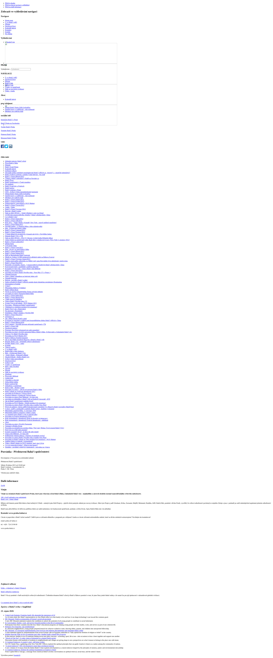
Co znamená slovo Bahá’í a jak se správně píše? (21, 414)
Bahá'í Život (9, 180)
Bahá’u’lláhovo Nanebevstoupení (16, 338)
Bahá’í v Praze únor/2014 (13, 270)
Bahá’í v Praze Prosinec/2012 (15, 232)
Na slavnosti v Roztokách (13, 311)
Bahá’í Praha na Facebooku (10, 123)
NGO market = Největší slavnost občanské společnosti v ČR (25, 324)
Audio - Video (10, 207)
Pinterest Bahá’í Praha (8, 134)
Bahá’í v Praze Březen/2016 (14, 322)
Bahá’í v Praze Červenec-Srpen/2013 (17, 259)
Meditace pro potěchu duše (14, 111)
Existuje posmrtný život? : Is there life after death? (22, 432)
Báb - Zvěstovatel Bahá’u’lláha (15, 228)
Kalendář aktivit (10, 28)
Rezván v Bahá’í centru (13, 211)
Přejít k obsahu (10, 3)
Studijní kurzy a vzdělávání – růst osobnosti (19, 109)
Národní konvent (11, 278)
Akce (7, 422)
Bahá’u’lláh (9, 83)
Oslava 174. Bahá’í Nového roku (16, 334)
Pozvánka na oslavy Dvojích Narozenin (18, 424)
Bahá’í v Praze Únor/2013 (14, 247)
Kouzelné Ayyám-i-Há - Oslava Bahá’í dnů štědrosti (22, 269)
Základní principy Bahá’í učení (15, 161)
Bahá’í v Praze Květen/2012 (14, 201)
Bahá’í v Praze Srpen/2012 (14, 219)
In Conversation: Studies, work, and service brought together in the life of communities (34, 623)
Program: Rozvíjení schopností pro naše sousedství (22, 330)
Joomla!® (17, 655)
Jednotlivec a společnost (13, 386)
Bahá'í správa (9, 188)
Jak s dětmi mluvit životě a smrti (16, 318)
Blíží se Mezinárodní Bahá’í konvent (17, 255)
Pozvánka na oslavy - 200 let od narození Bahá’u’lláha (23, 389)
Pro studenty (9, 184)
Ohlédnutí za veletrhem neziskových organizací (21, 307)
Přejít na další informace (13, 7)
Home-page (9, 20)
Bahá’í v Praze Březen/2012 (14, 176)
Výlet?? (7, 286)
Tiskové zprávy (10, 347)
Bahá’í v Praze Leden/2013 (14, 242)
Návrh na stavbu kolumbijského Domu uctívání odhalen (24, 292)
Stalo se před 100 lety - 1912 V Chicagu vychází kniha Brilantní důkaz (29, 238)
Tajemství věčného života (13, 426)
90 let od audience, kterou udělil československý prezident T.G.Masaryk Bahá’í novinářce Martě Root (39, 407)
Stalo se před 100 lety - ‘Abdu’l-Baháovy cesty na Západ (24, 213)
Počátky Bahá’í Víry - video (14, 343)
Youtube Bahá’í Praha (8, 130)
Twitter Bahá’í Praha (8, 127)
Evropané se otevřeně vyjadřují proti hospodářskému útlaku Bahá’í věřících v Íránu (33, 320)
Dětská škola (9, 244)
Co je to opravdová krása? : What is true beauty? (21, 445)
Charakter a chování (12, 380)
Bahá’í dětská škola (11, 290)
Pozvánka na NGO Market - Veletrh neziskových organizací (25, 403)
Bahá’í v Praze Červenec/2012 (15, 209)
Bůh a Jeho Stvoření (12, 366)
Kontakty (8, 30)
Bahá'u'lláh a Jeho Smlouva (14, 351)
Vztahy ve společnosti (12, 87)
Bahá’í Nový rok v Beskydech (15, 309)
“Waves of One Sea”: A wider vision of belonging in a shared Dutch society (30, 638)
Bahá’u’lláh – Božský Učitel (14, 388)
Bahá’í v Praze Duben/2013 (14, 253)
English (7, 32)
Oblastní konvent (11, 274)
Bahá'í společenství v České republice (17, 182)
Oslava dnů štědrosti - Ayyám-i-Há (16, 434)
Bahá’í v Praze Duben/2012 (14, 199)
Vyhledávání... (6, 69)
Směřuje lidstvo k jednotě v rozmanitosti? (19, 441)
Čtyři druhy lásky (11, 246)
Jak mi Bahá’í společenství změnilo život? (19, 401)
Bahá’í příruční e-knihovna (10, 592)
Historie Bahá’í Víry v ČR (14, 236)
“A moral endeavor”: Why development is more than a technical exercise (29, 646)
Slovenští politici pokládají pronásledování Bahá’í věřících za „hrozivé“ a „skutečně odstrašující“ (37, 173)
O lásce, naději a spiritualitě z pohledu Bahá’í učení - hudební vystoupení (29, 409)
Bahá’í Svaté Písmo (11, 167)
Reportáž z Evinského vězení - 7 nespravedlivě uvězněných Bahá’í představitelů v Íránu (34, 265)
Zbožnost (8, 374)
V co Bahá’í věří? (11, 22)
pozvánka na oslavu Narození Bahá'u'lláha (19, 294)
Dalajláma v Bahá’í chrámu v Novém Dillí (19, 313)
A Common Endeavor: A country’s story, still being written (25, 642)
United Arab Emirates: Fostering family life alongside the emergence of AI (30, 615)
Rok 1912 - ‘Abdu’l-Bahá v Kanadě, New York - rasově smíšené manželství (30, 222)
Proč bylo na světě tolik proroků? (16, 430)
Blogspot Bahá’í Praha (8, 138)
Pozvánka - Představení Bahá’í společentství (20, 305)
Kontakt (8, 345)
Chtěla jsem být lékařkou (13, 299)
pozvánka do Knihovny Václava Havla (18, 393)
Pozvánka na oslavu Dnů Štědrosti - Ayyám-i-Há (21, 397)
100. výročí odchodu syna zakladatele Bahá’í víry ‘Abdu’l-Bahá (13, 498)
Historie (7, 165)
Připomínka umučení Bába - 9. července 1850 (20, 411)
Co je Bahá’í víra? (11, 217)
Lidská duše (9, 378)
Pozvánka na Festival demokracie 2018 (18, 416)
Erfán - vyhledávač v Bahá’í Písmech (13, 588)
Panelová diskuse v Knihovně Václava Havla (20, 395)
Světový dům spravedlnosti (14, 359)
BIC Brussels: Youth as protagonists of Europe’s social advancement (28, 619)
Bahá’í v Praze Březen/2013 (14, 251)
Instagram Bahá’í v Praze (9, 120)
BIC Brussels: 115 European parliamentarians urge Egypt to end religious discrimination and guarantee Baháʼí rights (44, 630)
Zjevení (7, 368)
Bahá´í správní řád (11, 384)
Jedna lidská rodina (11, 382)
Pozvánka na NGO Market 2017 (16, 336)
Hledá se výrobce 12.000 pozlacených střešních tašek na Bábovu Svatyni (29, 257)
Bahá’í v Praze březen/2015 (14, 297)
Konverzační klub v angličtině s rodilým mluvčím (21, 267)
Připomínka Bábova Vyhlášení (15, 288)
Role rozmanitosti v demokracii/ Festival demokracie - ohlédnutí (26, 420)
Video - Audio (10, 91)
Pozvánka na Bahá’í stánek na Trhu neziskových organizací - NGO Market (30, 439)
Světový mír (9, 85)
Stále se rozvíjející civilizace (14, 89)
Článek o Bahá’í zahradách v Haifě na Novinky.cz (22, 178)
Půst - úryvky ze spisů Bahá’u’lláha (17, 249)
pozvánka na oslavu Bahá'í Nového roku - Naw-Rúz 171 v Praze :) (27, 272)
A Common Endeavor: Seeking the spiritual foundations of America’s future (30, 650)
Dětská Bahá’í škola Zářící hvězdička (17, 107)
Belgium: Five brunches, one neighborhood (19, 627)
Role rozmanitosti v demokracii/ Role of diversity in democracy (26, 418)
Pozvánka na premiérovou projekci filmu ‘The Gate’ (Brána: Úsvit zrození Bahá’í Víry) (34, 428)
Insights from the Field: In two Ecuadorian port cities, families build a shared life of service (35, 634)
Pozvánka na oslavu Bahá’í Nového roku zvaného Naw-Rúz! (25, 405)
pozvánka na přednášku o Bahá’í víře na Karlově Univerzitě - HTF (27, 399)
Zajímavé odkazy (11, 171)
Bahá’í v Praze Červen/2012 (14, 205)
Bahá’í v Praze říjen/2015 (13, 315)
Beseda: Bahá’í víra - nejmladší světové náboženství (22, 341)
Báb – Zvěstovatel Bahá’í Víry (15, 353)
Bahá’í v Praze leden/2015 (14, 295)
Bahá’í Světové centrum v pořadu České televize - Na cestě (25, 175)
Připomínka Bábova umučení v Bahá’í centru (20, 413)
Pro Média (8, 34)
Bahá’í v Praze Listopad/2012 (15, 230)
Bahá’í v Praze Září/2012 (13, 221)
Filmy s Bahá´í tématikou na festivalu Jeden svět (21, 276)
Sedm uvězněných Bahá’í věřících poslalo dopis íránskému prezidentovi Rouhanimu (33, 282)
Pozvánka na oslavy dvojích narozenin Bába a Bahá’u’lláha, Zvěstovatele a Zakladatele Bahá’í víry (38, 332)
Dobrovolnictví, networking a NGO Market (20, 203)
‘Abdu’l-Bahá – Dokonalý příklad (16, 355)
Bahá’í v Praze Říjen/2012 (14, 224)
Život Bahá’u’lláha (11, 163)
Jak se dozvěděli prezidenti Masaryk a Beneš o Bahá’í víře (24, 340)
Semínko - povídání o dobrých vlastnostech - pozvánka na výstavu (27, 447)
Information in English (12, 284)
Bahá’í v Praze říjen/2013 (13, 263)
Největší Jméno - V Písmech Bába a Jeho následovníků (23, 226)
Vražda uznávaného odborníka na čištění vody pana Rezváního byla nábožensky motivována (36, 261)
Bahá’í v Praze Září (11, 326)
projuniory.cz (9, 317)
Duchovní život (10, 26)
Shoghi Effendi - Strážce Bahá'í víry (17, 357)
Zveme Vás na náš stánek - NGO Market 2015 (21, 303)
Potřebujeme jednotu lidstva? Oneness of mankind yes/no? (25, 436)
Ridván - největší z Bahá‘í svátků (16, 280)
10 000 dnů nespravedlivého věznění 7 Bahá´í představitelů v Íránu (27, 215)
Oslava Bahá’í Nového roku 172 (16, 301)
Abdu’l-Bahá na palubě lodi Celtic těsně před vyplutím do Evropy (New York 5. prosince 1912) (37, 240)
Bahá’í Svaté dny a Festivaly (14, 186)
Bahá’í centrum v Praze (13, 190)
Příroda (7, 24)
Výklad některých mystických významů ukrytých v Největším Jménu (28, 234)
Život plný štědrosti (11, 376)
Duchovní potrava (11, 328)
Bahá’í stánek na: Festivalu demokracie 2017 (20, 391)
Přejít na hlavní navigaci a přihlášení (17, 5)
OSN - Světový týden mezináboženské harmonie (21, 192)
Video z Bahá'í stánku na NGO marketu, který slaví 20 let (24, 443)
